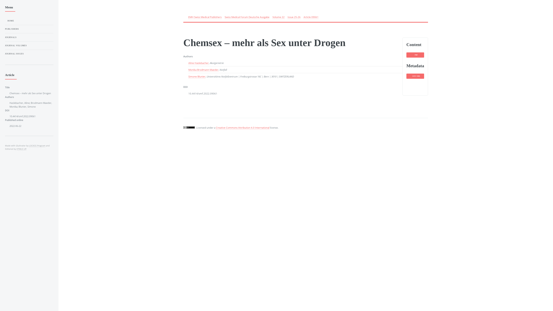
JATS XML (416, 76)
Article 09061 (311, 17)
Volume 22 (278, 17)
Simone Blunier (197, 76)
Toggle (65, 8)
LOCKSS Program (37, 145)
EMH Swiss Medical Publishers (205, 17)
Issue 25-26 (294, 17)
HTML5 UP (21, 149)
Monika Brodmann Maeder (203, 69)
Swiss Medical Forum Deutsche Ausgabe (247, 17)
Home (10, 21)
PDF (416, 55)
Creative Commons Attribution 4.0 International (242, 127)
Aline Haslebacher (198, 63)
